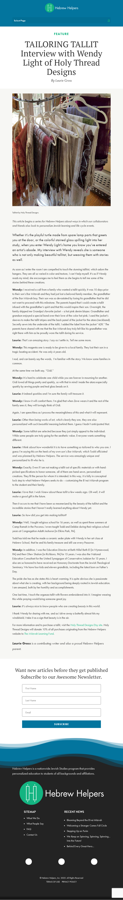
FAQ (29, 829)
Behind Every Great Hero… (80, 846)
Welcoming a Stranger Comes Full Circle (87, 825)
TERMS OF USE (53, 881)
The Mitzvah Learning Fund (39, 633)
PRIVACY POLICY (69, 881)
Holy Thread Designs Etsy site (86, 625)
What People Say (35, 823)
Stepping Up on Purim (77, 831)
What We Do (33, 818)
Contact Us (32, 834)
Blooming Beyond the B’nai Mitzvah (84, 820)
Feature (61, 34)
